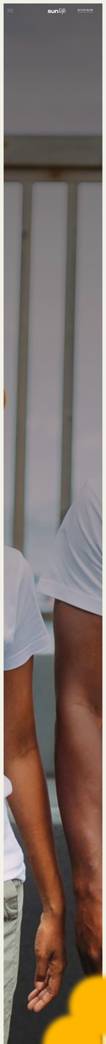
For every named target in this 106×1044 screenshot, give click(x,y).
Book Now (85, 10)
